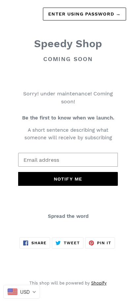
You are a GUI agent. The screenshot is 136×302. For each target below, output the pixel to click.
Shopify (99, 283)
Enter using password (84, 14)
